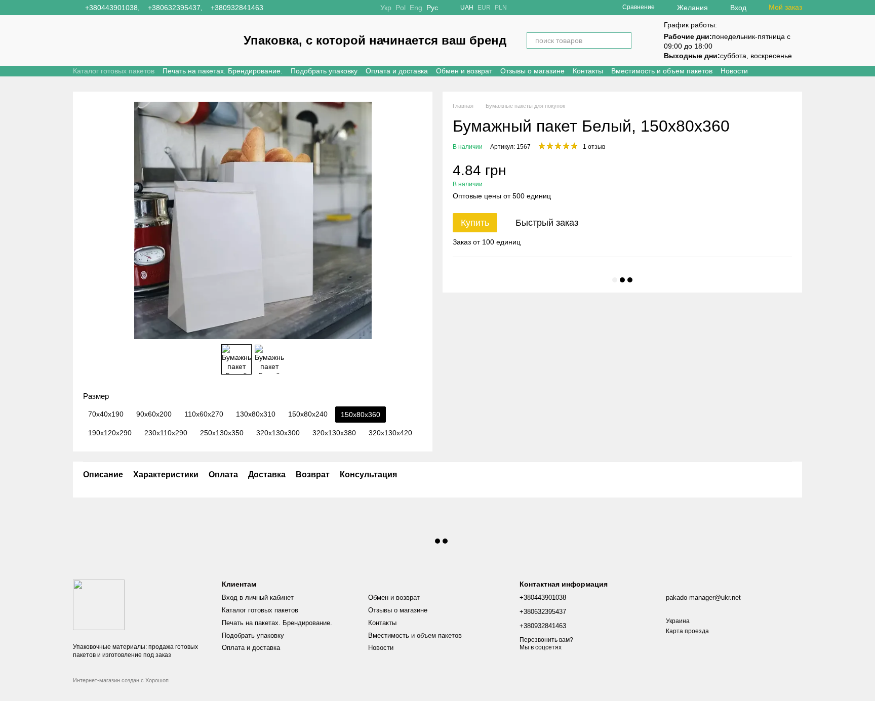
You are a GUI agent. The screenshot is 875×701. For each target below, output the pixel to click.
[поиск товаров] (623, 40)
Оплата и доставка (397, 71)
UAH (466, 8)
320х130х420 (390, 433)
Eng (416, 7)
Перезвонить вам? (546, 639)
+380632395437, (175, 7)
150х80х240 (308, 414)
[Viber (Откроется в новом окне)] (314, 8)
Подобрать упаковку (324, 71)
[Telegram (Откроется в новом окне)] (302, 8)
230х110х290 (165, 433)
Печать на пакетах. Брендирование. (223, 71)
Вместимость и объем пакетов (661, 71)
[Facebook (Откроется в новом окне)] (290, 8)
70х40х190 (106, 414)
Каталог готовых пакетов (113, 71)
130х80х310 (255, 414)
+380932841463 (237, 7)
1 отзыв (594, 146)
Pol (400, 7)
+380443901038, (112, 7)
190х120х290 (110, 433)
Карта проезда (687, 631)
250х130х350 (222, 433)
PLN (501, 8)
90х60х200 (154, 414)
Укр (385, 7)
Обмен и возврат (464, 71)
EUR (484, 8)
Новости (734, 71)
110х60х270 (203, 414)
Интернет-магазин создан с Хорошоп (121, 680)
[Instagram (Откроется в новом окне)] (277, 8)
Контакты (588, 71)
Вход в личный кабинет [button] (258, 597)
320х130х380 (334, 433)
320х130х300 (278, 433)
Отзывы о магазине (532, 71)
